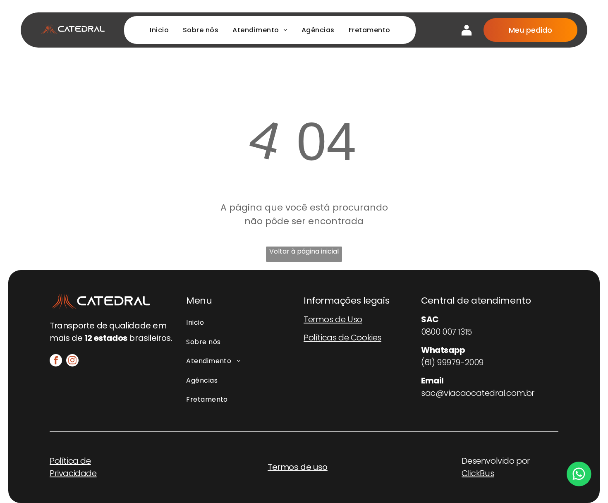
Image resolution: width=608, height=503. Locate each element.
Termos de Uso (333, 319)
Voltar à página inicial (304, 251)
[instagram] (72, 361)
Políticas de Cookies (342, 337)
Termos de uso (298, 467)
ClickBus (478, 473)
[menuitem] (159, 30)
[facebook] (56, 361)
